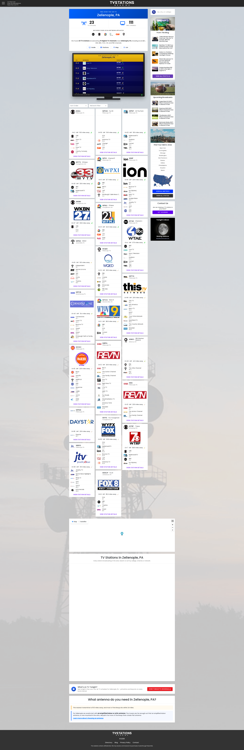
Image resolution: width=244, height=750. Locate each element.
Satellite (83, 522)
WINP (74, 591)
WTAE (74, 610)
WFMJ (74, 605)
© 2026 (122, 739)
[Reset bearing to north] (172, 530)
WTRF (74, 666)
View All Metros (162, 191)
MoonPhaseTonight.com (162, 238)
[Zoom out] (172, 527)
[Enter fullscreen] (172, 521)
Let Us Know (163, 212)
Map (75, 522)
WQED (74, 619)
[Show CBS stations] (99, 34)
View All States (162, 195)
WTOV (74, 633)
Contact (136, 742)
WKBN (74, 601)
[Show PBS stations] (123, 34)
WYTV (74, 596)
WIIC (74, 652)
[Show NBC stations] (105, 34)
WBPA (74, 643)
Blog (116, 742)
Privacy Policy (125, 742)
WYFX (74, 661)
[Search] (154, 12)
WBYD (74, 671)
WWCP (75, 675)
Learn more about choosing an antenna (88, 718)
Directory (108, 742)
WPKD (74, 615)
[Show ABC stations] (93, 34)
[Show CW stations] (117, 34)
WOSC (74, 647)
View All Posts (162, 76)
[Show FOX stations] (111, 34)
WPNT (74, 582)
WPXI (74, 587)
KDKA (74, 573)
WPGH (74, 577)
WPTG (74, 624)
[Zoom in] (172, 524)
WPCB (74, 629)
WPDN (74, 657)
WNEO (74, 638)
